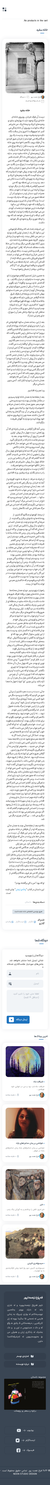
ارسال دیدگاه (21, 1019)
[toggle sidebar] (4, 9)
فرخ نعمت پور (36, 97)
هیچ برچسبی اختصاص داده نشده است (28, 911)
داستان (28, 902)
